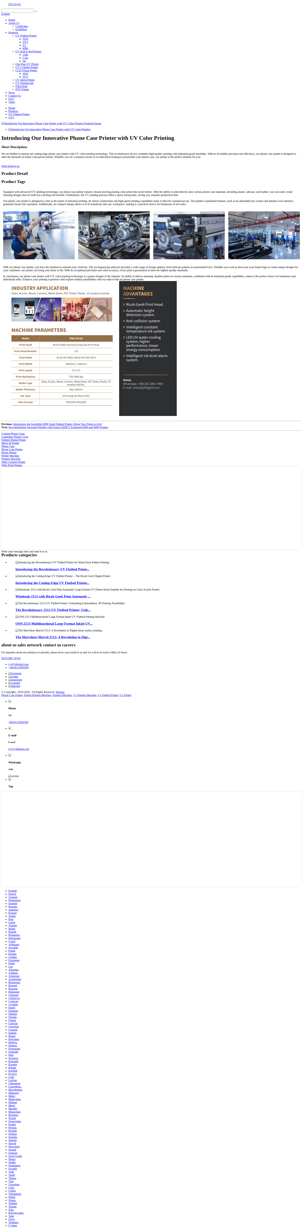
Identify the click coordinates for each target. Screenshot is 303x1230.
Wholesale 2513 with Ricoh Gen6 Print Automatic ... (52, 596)
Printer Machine (10, 455)
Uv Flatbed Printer (108, 695)
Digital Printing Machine (37, 695)
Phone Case (8, 446)
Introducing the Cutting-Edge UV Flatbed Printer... (52, 583)
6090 (25, 48)
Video (11, 102)
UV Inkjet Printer (25, 79)
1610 (25, 38)
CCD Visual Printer (26, 70)
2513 (25, 42)
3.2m (25, 57)
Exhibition (21, 29)
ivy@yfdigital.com (18, 664)
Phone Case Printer (12, 449)
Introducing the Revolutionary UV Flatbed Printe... (52, 569)
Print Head (21, 86)
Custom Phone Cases (13, 433)
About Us (13, 23)
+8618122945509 (18, 667)
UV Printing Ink (24, 83)
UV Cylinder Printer (26, 67)
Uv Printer (125, 695)
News (11, 92)
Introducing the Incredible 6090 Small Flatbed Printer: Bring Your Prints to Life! (57, 424)
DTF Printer (22, 89)
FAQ (11, 98)
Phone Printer (8, 452)
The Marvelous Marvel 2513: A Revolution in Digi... (52, 637)
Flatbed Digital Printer (13, 439)
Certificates (21, 26)
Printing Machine (11, 458)
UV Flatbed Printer (26, 35)
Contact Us (14, 95)
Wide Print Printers (11, 465)
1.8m (25, 54)
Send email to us (10, 166)
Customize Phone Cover (14, 436)
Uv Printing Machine (84, 695)
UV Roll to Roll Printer (28, 51)
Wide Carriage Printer (13, 462)
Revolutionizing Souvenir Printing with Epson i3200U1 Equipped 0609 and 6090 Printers (58, 427)
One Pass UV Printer (27, 64)
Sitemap (60, 692)
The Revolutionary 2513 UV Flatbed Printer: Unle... (52, 610)
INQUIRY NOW (11, 658)
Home (11, 19)
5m (24, 60)
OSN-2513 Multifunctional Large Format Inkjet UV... (54, 623)
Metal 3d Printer (10, 443)
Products (13, 32)
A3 (24, 45)
